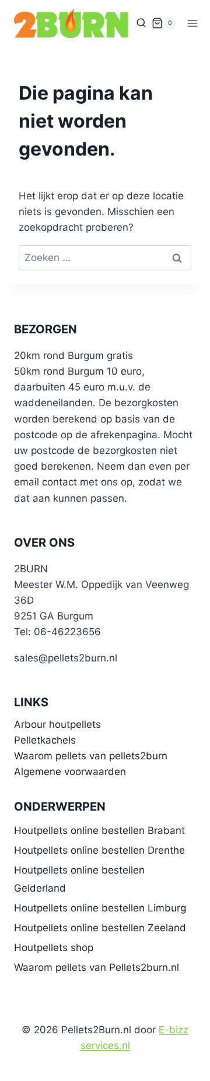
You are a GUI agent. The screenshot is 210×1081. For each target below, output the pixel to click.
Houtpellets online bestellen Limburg (100, 908)
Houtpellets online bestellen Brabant (99, 830)
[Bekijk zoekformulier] (141, 23)
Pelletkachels (45, 740)
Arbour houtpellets (57, 724)
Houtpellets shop (53, 947)
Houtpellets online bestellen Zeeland (100, 928)
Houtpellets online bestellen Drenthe (99, 850)
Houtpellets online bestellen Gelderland (79, 879)
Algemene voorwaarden (70, 771)
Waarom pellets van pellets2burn (90, 756)
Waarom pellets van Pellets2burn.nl (96, 967)
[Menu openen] (193, 23)
